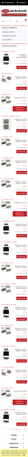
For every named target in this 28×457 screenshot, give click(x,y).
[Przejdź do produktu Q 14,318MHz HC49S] (6, 268)
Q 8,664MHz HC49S (6, 94)
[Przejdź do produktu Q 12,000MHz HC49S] (6, 205)
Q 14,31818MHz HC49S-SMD (9, 242)
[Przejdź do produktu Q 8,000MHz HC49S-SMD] (6, 59)
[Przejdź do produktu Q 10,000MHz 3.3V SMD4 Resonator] (6, 124)
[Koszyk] (24, 21)
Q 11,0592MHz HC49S (7, 158)
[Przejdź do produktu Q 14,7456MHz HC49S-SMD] (6, 312)
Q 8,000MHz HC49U (6, 73)
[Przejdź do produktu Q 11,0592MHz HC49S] (6, 163)
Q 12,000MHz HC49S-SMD (8, 221)
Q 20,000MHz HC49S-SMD (8, 409)
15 (25, 429)
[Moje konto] (17, 21)
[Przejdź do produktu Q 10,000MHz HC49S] (6, 142)
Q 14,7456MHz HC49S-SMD (8, 304)
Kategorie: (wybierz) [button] (8, 32)
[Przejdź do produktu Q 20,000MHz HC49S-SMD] (6, 417)
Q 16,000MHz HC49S (7, 325)
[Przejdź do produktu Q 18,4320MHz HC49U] (6, 373)
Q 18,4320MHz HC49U (7, 367)
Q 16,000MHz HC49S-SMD (8, 346)
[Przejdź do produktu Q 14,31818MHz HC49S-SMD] (6, 249)
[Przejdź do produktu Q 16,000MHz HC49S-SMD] (6, 354)
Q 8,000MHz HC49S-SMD (8, 51)
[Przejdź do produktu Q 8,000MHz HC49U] (6, 79)
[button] (3, 21)
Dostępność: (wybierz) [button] (9, 36)
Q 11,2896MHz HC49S (7, 178)
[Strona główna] (14, 12)
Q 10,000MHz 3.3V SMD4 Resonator (11, 116)
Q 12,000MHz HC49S (7, 199)
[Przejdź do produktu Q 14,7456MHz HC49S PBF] (6, 289)
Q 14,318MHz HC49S (7, 263)
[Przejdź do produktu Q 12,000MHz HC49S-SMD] (6, 228)
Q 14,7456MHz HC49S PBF (8, 284)
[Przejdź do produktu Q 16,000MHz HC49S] (6, 331)
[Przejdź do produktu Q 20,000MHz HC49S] (6, 393)
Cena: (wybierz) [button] (7, 39)
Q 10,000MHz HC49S (7, 137)
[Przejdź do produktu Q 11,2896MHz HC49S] (6, 184)
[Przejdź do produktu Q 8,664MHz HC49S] (6, 100)
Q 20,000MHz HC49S (7, 388)
